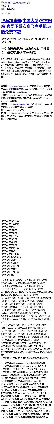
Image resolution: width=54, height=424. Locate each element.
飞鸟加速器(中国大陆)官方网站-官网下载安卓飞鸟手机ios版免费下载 (26, 26)
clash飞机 (26, 3)
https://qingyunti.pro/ (18, 86)
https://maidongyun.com (19, 104)
